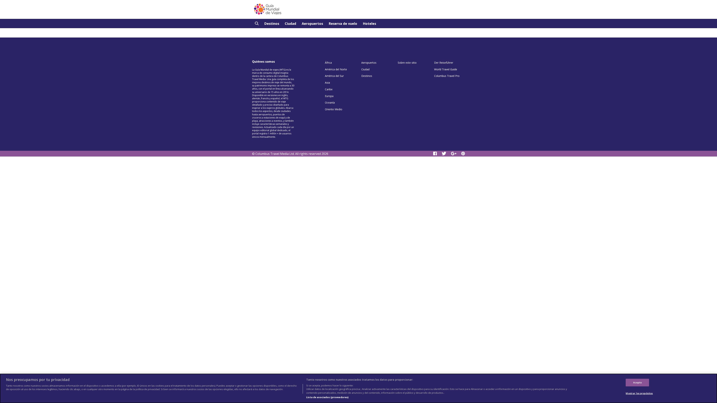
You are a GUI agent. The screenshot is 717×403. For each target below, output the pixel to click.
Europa (329, 96)
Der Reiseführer (443, 62)
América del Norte (336, 69)
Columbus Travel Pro (447, 76)
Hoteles (369, 23)
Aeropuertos (312, 23)
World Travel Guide (445, 69)
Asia (327, 82)
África (328, 62)
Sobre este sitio (407, 62)
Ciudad (290, 23)
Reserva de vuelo (343, 23)
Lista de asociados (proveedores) (327, 397)
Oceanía (330, 102)
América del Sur (334, 76)
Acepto (637, 382)
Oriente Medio (333, 109)
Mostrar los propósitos (639, 393)
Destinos (271, 23)
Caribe (329, 89)
